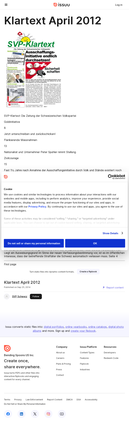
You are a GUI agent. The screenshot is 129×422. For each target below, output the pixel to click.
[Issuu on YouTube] (62, 414)
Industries (85, 369)
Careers (60, 358)
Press (59, 369)
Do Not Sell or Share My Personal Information (25, 404)
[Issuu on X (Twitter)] (35, 414)
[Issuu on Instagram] (48, 414)
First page (10, 264)
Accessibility (91, 399)
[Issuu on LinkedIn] (21, 414)
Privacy (18, 399)
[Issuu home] (61, 5)
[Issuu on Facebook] (8, 414)
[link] (119, 4)
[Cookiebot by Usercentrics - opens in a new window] (110, 176)
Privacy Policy (37, 206)
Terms (7, 399)
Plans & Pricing (63, 364)
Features (84, 358)
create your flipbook (83, 330)
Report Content (54, 399)
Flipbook (84, 364)
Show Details (110, 233)
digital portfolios (54, 326)
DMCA (69, 399)
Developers (110, 352)
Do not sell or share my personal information (34, 243)
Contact (60, 375)
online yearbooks (76, 326)
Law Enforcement (34, 399)
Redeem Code (111, 358)
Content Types (87, 352)
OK (95, 243)
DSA (79, 399)
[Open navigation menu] (6, 4)
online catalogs (97, 326)
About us (60, 352)
